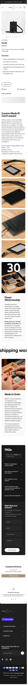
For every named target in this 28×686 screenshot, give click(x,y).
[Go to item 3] (11, 37)
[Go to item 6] (16, 37)
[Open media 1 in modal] (22, 13)
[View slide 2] (13, 599)
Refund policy (6, 675)
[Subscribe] (22, 653)
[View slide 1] (12, 599)
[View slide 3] (15, 599)
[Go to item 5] (14, 37)
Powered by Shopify (19, 673)
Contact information (13, 677)
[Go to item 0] (7, 37)
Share (5, 89)
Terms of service (20, 675)
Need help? (22, 89)
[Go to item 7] (18, 37)
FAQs (15, 454)
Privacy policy (13, 675)
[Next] (24, 2)
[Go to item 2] (9, 37)
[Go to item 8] (20, 37)
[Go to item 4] (12, 37)
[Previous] (2, 2)
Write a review (13, 576)
